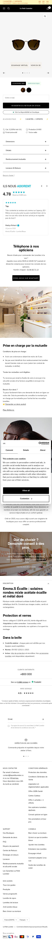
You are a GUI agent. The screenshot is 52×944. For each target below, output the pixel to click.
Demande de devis (10, 837)
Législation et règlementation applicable (38, 785)
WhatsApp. (14, 778)
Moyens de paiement (11, 846)
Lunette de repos (9, 898)
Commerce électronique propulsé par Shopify (32, 927)
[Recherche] (8, 8)
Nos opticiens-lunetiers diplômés (37, 808)
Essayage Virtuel (19, 65)
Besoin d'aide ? (8, 175)
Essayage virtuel (34, 853)
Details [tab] (26, 450)
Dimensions (10, 141)
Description (8, 583)
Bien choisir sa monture (37, 833)
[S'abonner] (42, 719)
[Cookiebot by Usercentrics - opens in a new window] (38, 443)
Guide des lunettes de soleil (36, 866)
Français (23, 920)
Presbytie (6, 889)
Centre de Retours (10, 850)
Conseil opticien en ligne (37, 814)
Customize (24, 498)
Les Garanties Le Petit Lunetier (11, 872)
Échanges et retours (11, 855)
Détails (8, 150)
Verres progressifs (10, 894)
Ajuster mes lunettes (36, 845)
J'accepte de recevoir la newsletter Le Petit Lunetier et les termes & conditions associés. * (27, 727)
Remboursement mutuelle (16, 159)
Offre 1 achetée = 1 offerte (36, 801)
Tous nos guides (9, 885)
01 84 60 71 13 (33, 270)
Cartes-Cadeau (34, 796)
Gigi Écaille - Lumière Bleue (14, 231)
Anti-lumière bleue (10, 907)
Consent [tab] (9, 450)
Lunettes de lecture (10, 902)
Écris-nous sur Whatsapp (26, 278)
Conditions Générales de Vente (37, 778)
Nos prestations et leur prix (37, 820)
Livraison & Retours (13, 168)
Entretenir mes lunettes (37, 849)
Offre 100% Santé (35, 791)
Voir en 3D (36, 65)
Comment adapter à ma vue (37, 859)
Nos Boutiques (8, 833)
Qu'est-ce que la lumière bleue (38, 838)
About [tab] (42, 450)
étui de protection (18, 653)
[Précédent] (4, 73)
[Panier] (48, 8)
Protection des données (37, 772)
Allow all (26, 490)
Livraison (6, 859)
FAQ (4, 842)
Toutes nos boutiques (26, 567)
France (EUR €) (9, 920)
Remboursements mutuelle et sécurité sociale (13, 865)
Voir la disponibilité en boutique (27, 112)
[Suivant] (48, 73)
